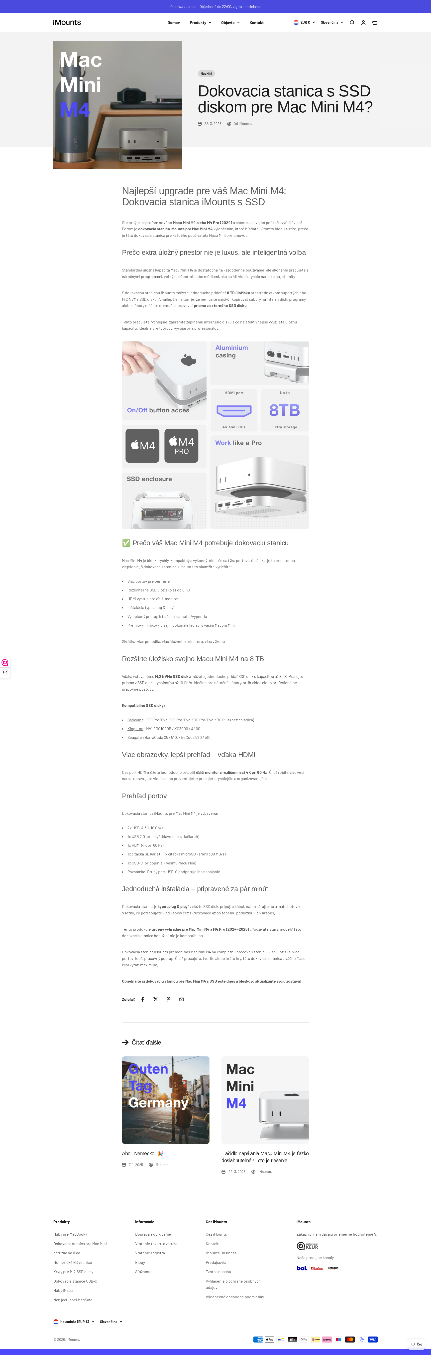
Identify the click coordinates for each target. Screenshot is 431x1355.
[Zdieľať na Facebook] (143, 999)
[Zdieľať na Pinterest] (169, 999)
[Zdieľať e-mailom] (182, 999)
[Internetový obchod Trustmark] (337, 1246)
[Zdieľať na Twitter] (156, 999)
